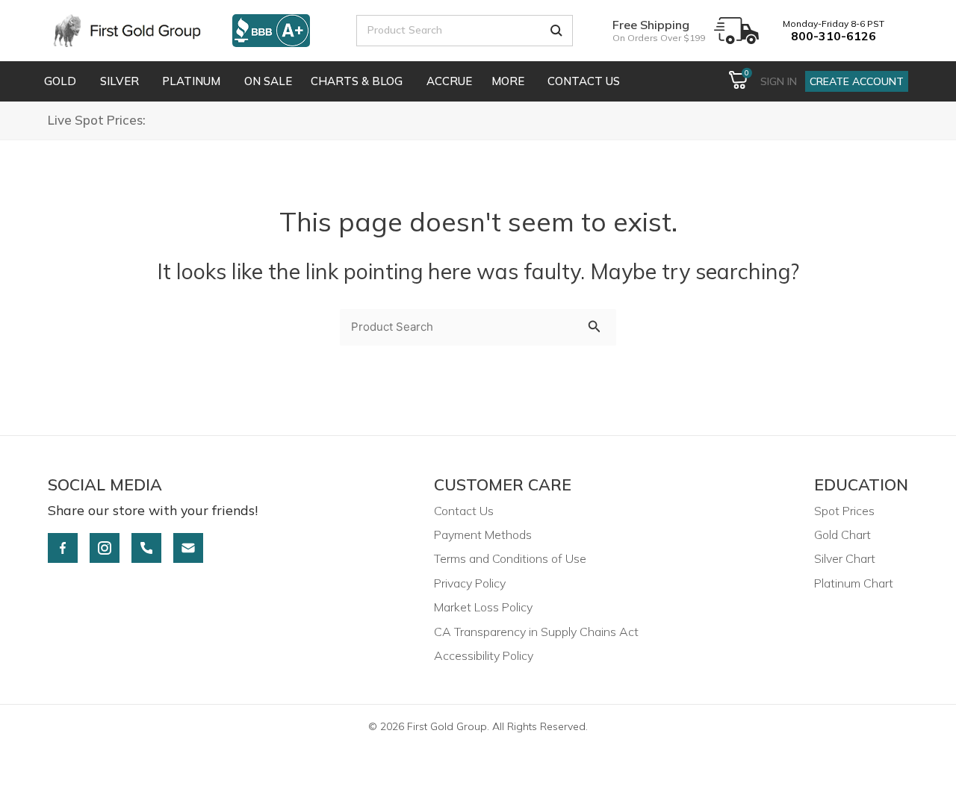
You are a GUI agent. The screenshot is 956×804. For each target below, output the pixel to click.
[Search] (556, 31)
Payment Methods (483, 534)
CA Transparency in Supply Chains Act (536, 631)
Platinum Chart (853, 583)
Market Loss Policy (483, 606)
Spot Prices (844, 510)
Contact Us (464, 510)
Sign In (778, 81)
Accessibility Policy (483, 655)
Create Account (857, 81)
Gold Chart (842, 534)
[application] (78, 81)
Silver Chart (844, 558)
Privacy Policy (470, 583)
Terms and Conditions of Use (510, 558)
